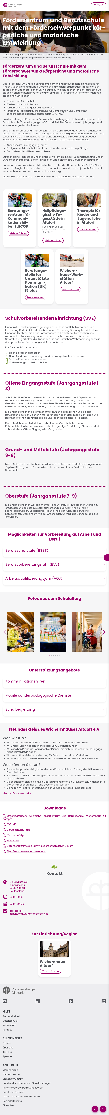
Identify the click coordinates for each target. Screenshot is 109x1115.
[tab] (49, 655)
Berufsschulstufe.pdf (19, 829)
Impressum (9, 1025)
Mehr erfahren (18, 233)
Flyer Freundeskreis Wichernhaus (26, 851)
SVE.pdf (11, 824)
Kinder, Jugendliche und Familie (21, 1096)
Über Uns (8, 1047)
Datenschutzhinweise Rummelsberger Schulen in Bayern (40, 846)
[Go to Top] (103, 1109)
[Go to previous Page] (95, 1109)
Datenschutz (10, 1020)
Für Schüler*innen (55, 54)
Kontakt (7, 1029)
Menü (99, 5)
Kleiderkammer (11, 1074)
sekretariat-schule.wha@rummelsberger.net (29, 912)
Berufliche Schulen (13, 1092)
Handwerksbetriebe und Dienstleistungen (27, 1083)
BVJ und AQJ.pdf (16, 835)
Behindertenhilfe (35, 54)
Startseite (8, 54)
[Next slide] (104, 632)
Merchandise (10, 1070)
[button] (20, 650)
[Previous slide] (5, 632)
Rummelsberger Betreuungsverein (23, 1087)
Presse (7, 1043)
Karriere (7, 1052)
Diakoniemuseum (13, 1078)
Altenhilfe (8, 1105)
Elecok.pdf (13, 840)
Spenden (8, 1056)
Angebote (20, 54)
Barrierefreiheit (11, 1016)
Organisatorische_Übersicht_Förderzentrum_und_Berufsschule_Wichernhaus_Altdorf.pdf (54, 817)
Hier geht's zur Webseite (17, 793)
